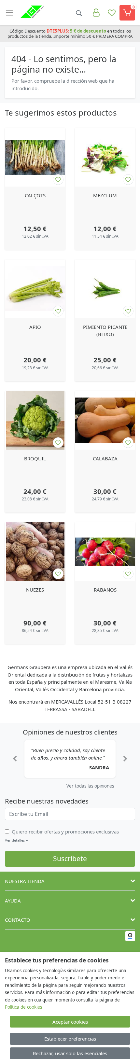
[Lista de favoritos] (111, 13)
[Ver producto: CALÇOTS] (35, 157)
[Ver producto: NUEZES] (35, 551)
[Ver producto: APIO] (35, 288)
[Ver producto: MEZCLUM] (105, 157)
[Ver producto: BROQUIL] (35, 420)
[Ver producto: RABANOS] (105, 551)
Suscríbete (70, 858)
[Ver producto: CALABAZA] (105, 420)
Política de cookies (23, 1007)
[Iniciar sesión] (96, 13)
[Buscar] (79, 13)
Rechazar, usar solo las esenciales (70, 1053)
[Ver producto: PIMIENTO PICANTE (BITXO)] (105, 288)
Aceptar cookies (70, 1021)
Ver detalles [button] (16, 840)
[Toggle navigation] (9, 13)
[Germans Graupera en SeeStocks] (130, 936)
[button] (14, 758)
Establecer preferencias (70, 1038)
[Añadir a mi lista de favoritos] (58, 179)
